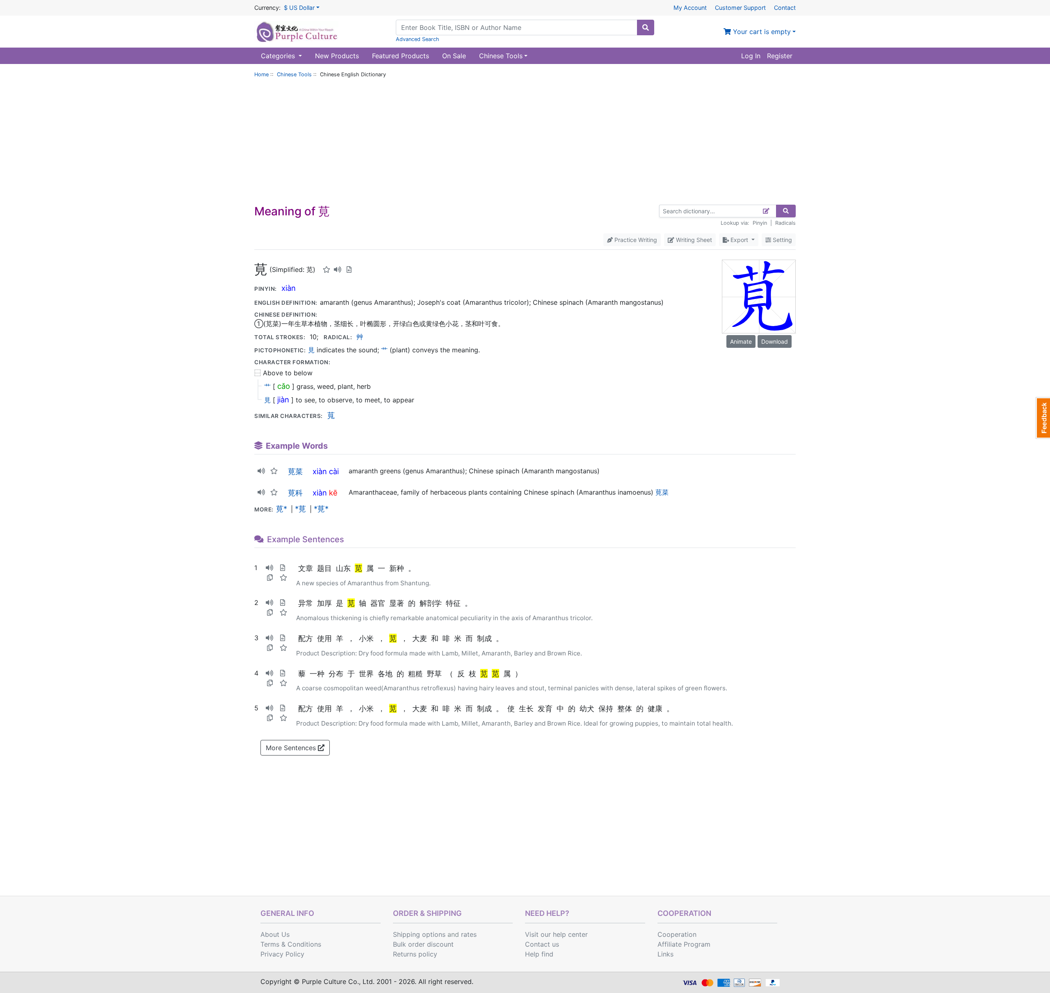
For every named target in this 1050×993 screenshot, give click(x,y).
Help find (539, 954)
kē (333, 492)
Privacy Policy (282, 954)
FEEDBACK (1043, 418)
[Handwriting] (766, 211)
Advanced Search (417, 39)
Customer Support (740, 7)
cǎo (283, 385)
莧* (281, 508)
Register (779, 56)
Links (665, 954)
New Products (337, 56)
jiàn (283, 399)
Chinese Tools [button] (501, 56)
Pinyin (760, 223)
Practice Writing (635, 239)
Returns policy (415, 954)
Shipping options (419, 934)
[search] (645, 27)
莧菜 (295, 471)
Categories (279, 56)
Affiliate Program (683, 944)
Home (261, 74)
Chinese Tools (294, 74)
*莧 (300, 508)
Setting (781, 239)
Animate (741, 341)
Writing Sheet (693, 239)
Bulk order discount (423, 944)
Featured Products (400, 56)
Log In (750, 56)
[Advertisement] (525, 143)
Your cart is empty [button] (761, 31)
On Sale (454, 56)
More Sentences (292, 748)
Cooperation (676, 934)
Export (739, 239)
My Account (690, 7)
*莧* (321, 508)
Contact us (542, 944)
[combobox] (516, 27)
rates (469, 934)
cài (334, 471)
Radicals (785, 223)
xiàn (288, 287)
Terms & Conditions (290, 944)
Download (774, 341)
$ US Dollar (299, 7)
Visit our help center (556, 934)
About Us (275, 934)
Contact (785, 7)
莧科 (295, 492)
